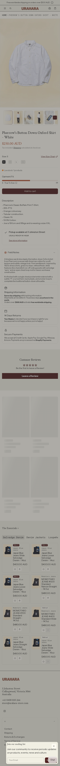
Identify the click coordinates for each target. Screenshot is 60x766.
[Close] (54, 746)
